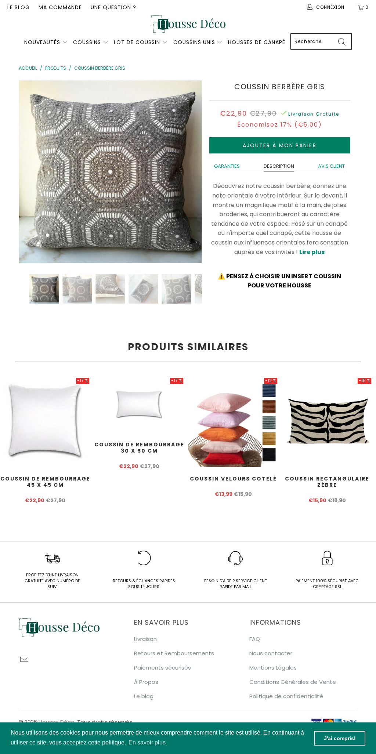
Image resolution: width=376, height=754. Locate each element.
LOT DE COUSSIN (138, 42)
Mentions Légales (273, 667)
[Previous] (28, 171)
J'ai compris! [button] (340, 738)
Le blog (18, 7)
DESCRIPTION (279, 166)
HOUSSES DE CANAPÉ (256, 42)
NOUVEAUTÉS (42, 42)
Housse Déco (57, 722)
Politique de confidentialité (286, 696)
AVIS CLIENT (331, 166)
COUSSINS (87, 42)
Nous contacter (270, 653)
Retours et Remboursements (174, 653)
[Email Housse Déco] (24, 660)
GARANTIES (227, 166)
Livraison (145, 639)
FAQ (254, 639)
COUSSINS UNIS (194, 42)
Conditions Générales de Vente (292, 682)
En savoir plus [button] (147, 742)
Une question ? (113, 7)
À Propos (146, 682)
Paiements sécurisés (162, 667)
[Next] (192, 171)
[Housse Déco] (188, 24)
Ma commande (60, 7)
